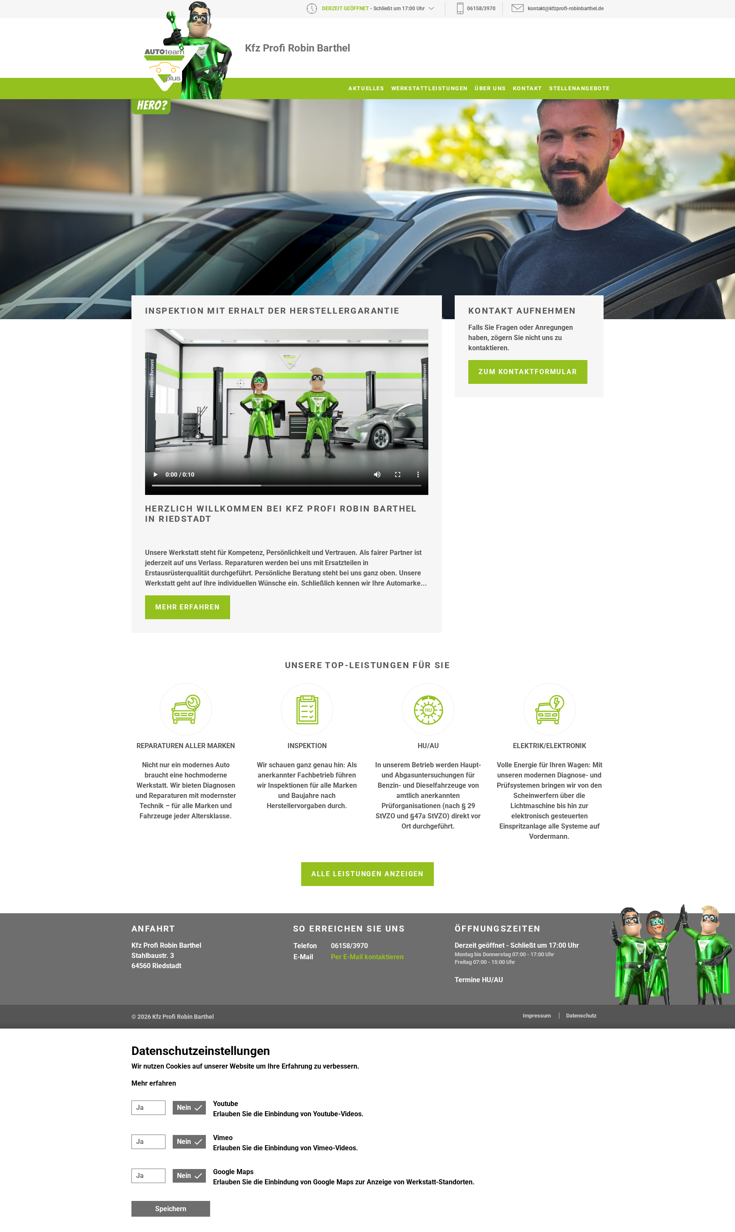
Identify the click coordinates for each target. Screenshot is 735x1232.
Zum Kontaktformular (528, 372)
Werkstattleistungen (429, 88)
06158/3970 (349, 946)
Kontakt (527, 88)
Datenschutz (581, 1015)
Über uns (490, 88)
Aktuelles (366, 88)
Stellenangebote (579, 88)
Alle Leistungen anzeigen (367, 874)
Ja (140, 1107)
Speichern (170, 1209)
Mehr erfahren (187, 607)
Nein (184, 1107)
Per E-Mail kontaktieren (367, 957)
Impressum (537, 1015)
